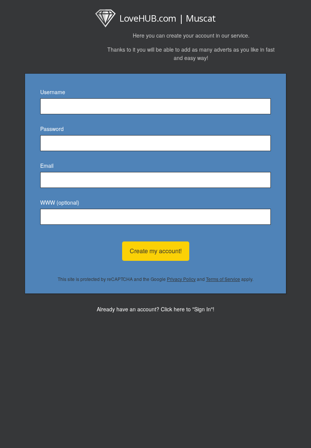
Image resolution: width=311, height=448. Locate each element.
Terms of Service (223, 279)
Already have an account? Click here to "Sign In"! (155, 309)
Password (52, 129)
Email (46, 165)
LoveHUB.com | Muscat (167, 18)
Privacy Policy (181, 279)
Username (52, 92)
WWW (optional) (59, 202)
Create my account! (156, 250)
